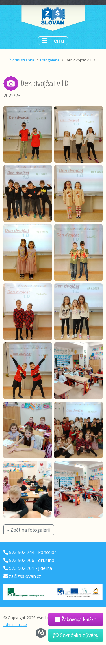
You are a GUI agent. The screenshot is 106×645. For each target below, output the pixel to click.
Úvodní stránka (21, 60)
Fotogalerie (50, 60)
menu (55, 40)
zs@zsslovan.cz (25, 576)
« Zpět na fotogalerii (28, 530)
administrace (15, 624)
